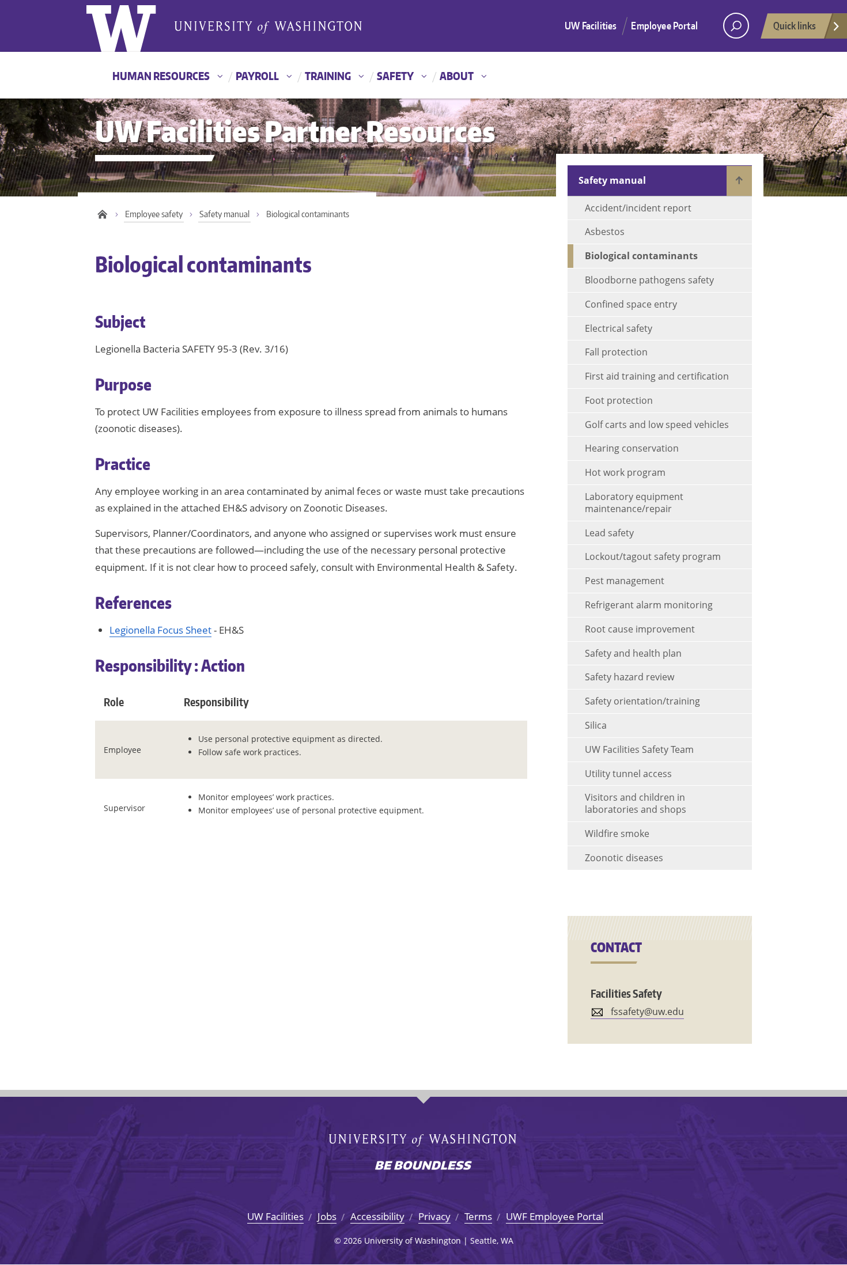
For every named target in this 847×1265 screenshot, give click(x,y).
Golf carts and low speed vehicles (657, 424)
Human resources (161, 76)
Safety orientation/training (642, 701)
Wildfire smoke (617, 833)
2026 (352, 1240)
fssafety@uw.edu (647, 1011)
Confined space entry (631, 304)
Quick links (794, 25)
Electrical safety (618, 328)
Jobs (326, 1216)
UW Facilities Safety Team (639, 749)
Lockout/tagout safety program (653, 556)
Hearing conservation (632, 448)
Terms (478, 1216)
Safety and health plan (633, 653)
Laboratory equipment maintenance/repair (634, 502)
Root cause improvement (640, 629)
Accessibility (377, 1216)
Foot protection (619, 400)
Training (328, 76)
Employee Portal (664, 25)
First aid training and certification (657, 376)
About (457, 76)
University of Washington (133, 26)
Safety (395, 76)
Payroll (257, 76)
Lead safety (609, 533)
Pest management (624, 580)
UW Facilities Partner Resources (295, 131)
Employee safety (154, 214)
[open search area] (736, 26)
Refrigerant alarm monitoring (649, 605)
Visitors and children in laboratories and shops (635, 803)
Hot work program (625, 472)
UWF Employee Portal (554, 1216)
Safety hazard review (629, 677)
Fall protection (616, 352)
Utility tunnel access (628, 773)
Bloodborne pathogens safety (649, 280)
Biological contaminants (641, 255)
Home (102, 214)
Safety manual (224, 214)
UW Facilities (591, 25)
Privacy (434, 1216)
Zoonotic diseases (624, 857)
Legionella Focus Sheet (160, 630)
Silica (596, 725)
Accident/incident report (638, 208)
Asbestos (605, 231)
